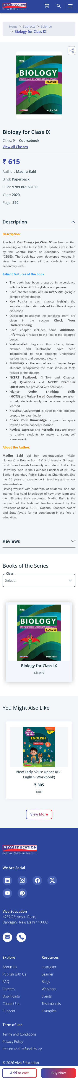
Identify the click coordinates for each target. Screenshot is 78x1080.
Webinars (49, 989)
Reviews (11, 541)
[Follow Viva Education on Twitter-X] (52, 880)
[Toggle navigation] (70, 6)
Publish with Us (14, 974)
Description (15, 222)
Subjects (29, 26)
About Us (10, 966)
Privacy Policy (13, 1041)
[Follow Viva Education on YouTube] (7, 893)
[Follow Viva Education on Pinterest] (22, 893)
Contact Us (11, 1003)
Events (47, 996)
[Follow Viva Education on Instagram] (22, 880)
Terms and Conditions (19, 1034)
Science (46, 26)
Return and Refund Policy (22, 1049)
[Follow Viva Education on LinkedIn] (7, 880)
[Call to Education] (21, 937)
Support (9, 1011)
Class (10, 573)
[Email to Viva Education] (7, 937)
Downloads (11, 996)
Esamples (49, 1011)
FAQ (6, 981)
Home (13, 26)
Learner (48, 974)
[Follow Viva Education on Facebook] (37, 880)
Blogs (46, 981)
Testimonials (51, 1003)
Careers (9, 989)
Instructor (49, 966)
